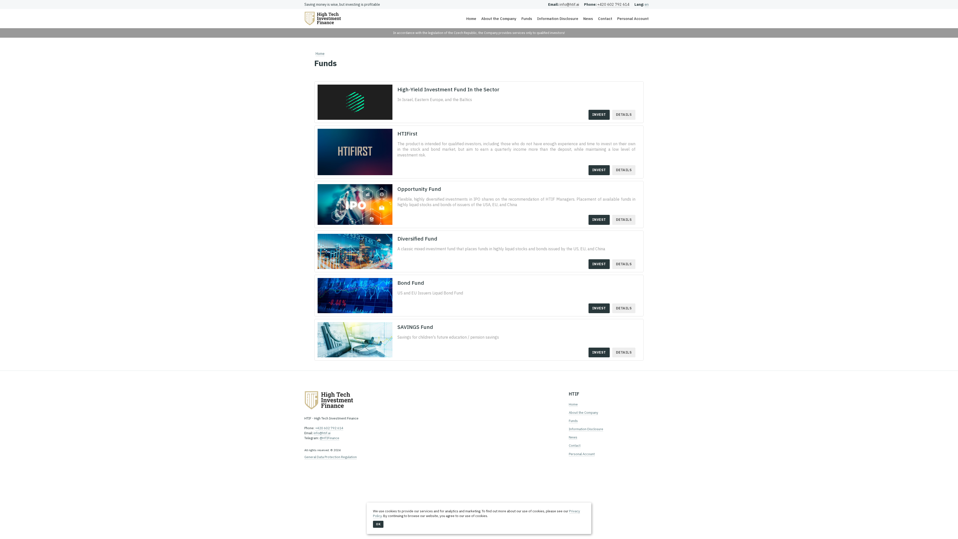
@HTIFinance (329, 438)
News (588, 18)
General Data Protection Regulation (330, 457)
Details (624, 114)
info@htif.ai (569, 4)
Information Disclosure (557, 18)
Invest (599, 114)
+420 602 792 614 (613, 4)
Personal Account (633, 18)
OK (378, 524)
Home (471, 18)
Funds (526, 18)
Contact (605, 18)
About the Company (498, 18)
